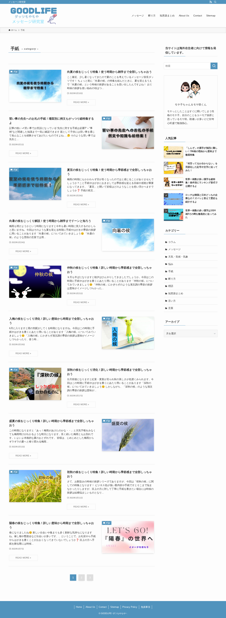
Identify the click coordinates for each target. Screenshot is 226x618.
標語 (170, 286)
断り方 (172, 278)
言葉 (170, 308)
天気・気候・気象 (178, 256)
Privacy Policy (129, 607)
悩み (170, 264)
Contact (103, 607)
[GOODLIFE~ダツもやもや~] (33, 15)
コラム (172, 242)
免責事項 (145, 607)
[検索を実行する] (214, 66)
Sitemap (114, 607)
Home (79, 607)
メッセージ (174, 249)
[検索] (215, 2)
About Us (90, 607)
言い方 (172, 300)
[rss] (210, 2)
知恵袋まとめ (175, 293)
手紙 (170, 271)
